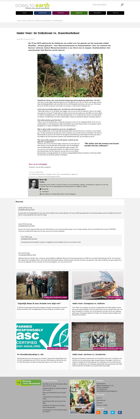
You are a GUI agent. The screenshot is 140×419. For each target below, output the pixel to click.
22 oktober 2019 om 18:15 (26, 209)
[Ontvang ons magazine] (28, 386)
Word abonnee (100, 400)
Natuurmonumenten (38, 174)
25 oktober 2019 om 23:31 (29, 239)
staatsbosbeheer (65, 174)
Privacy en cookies (101, 405)
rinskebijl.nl (45, 192)
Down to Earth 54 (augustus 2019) (49, 176)
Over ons (99, 398)
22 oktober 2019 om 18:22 (26, 226)
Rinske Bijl (20, 39)
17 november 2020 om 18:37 (27, 255)
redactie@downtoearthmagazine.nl (106, 391)
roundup (48, 174)
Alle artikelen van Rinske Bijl (59, 194)
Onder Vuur (39, 172)
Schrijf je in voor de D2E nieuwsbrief (40, 167)
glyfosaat (75, 174)
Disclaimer (99, 403)
